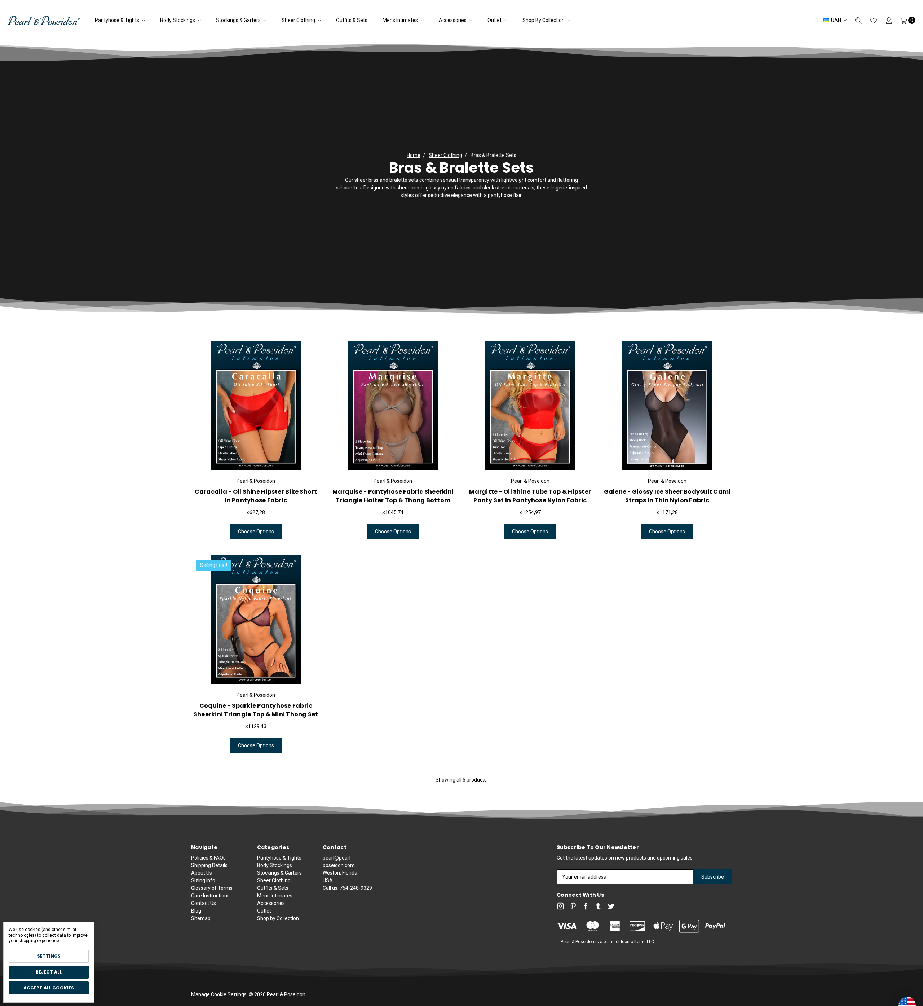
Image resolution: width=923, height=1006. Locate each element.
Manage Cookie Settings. (219, 994)
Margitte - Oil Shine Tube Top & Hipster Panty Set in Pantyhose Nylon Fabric (530, 495)
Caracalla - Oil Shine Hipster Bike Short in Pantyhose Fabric (256, 495)
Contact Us (203, 903)
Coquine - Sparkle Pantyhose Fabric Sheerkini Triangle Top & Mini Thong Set (256, 709)
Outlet (495, 20)
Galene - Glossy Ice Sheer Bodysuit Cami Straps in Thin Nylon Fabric (667, 495)
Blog (196, 911)
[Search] (854, 20)
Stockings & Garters (239, 20)
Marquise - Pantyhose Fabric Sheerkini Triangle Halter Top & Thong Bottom (393, 495)
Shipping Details (209, 865)
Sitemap (201, 918)
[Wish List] (869, 20)
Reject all (49, 972)
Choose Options (256, 531)
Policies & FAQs (208, 858)
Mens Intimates (401, 20)
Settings (49, 956)
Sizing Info (203, 880)
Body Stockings (178, 20)
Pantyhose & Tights (117, 20)
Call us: (347, 888)
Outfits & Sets (351, 20)
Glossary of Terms (212, 888)
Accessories (453, 20)
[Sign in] (884, 20)
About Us (201, 873)
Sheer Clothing (299, 20)
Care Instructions (210, 895)
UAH (836, 20)
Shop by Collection (544, 20)
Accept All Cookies (48, 988)
